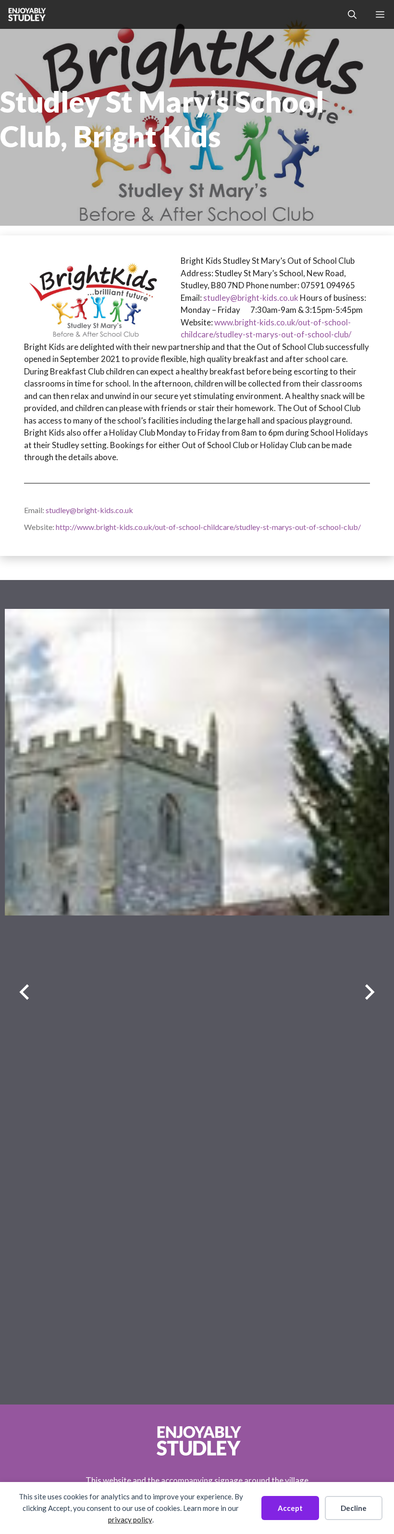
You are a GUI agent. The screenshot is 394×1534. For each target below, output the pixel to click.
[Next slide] (369, 992)
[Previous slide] (24, 992)
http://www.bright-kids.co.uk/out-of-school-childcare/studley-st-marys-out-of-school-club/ (208, 526)
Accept (290, 1508)
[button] (352, 14)
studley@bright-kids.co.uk (250, 298)
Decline (354, 1508)
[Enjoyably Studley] (26, 14)
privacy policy (130, 1519)
